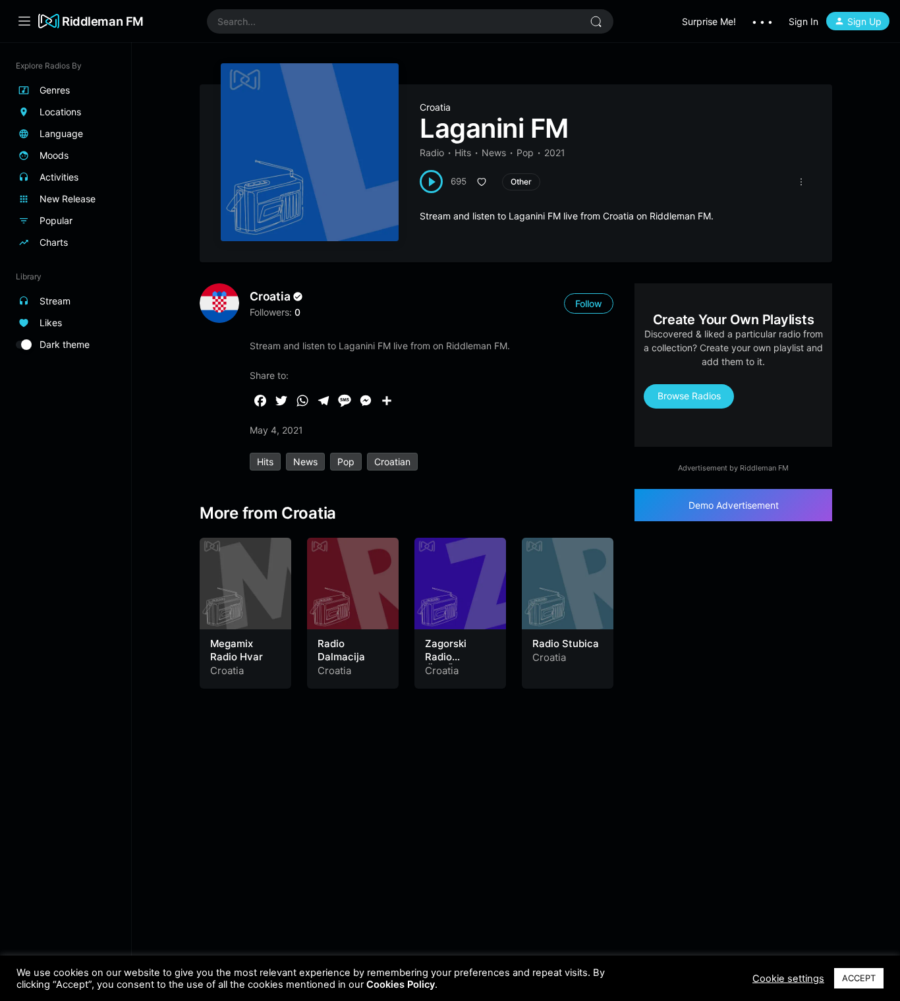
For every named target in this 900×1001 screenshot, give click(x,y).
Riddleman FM (103, 21)
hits (265, 461)
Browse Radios (689, 395)
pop (345, 461)
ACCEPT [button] (859, 978)
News (494, 152)
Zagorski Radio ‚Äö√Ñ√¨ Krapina (445, 663)
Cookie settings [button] (788, 979)
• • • (762, 21)
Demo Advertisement (734, 505)
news (305, 461)
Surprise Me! (709, 21)
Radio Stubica (565, 643)
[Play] (431, 181)
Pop (525, 152)
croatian (392, 461)
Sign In (803, 21)
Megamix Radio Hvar (236, 650)
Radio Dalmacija (341, 650)
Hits (463, 152)
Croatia (435, 107)
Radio (432, 152)
